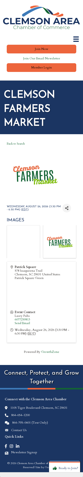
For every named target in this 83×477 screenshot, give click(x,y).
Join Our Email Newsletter (41, 58)
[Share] (66, 208)
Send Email (22, 323)
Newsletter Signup (24, 452)
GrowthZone (50, 352)
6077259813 (22, 319)
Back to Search (16, 144)
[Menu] (76, 39)
